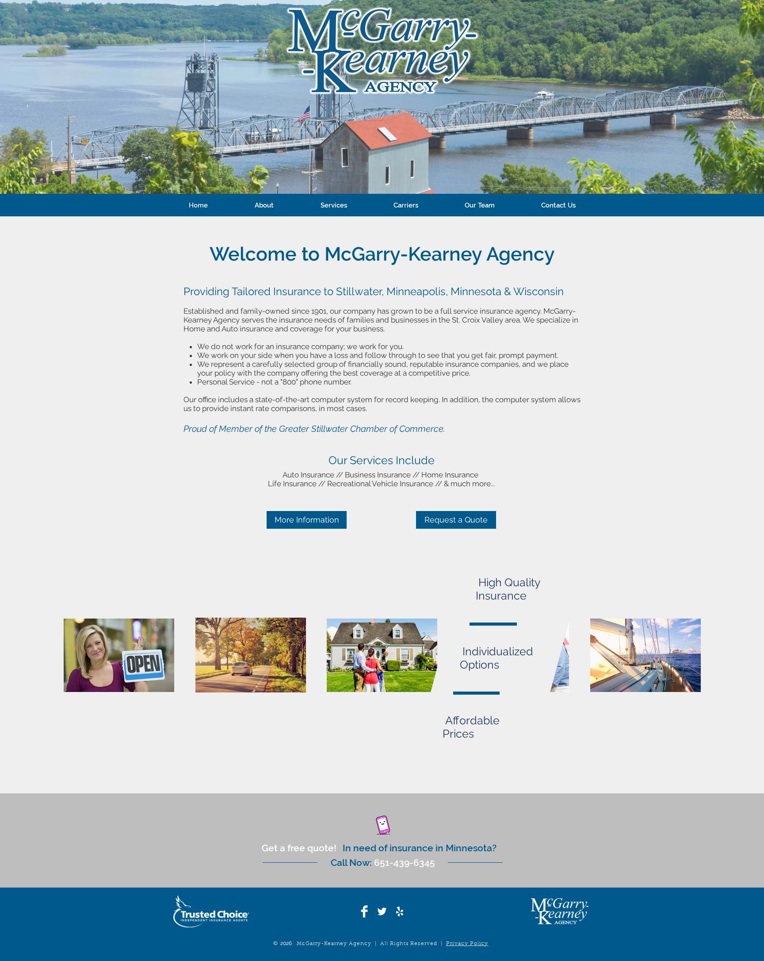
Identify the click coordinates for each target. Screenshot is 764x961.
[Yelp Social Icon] (399, 911)
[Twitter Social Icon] (382, 911)
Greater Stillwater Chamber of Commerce (361, 428)
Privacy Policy (467, 943)
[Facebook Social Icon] (364, 911)
